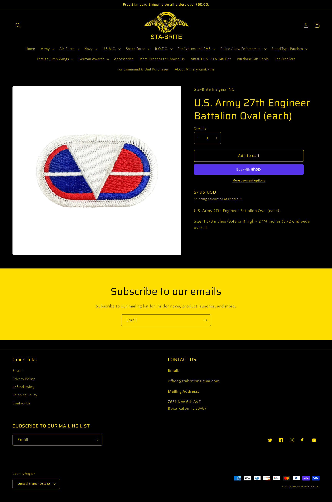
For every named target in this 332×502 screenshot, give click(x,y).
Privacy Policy (23, 379)
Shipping (200, 199)
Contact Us (21, 403)
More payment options (248, 180)
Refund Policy (23, 387)
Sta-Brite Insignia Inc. (306, 486)
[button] (17, 25)
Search (18, 371)
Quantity (200, 128)
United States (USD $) (34, 483)
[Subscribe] (205, 320)
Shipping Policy (24, 395)
